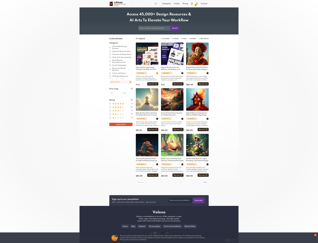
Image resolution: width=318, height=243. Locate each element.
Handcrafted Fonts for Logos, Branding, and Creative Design (197, 159)
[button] (110, 47)
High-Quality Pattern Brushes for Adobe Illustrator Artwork (146, 114)
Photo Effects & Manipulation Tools (119, 61)
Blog (133, 226)
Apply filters (121, 124)
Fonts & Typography (119, 65)
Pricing (185, 4)
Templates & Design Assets (121, 54)
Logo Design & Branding (142, 73)
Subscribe (198, 200)
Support (142, 226)
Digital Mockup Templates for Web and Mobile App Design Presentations (196, 114)
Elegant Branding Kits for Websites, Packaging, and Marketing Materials (170, 69)
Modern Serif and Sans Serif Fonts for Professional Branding (172, 159)
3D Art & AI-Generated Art (121, 57)
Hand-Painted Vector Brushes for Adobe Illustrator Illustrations (171, 114)
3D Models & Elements (120, 76)
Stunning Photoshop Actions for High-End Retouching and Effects (146, 160)
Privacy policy (154, 226)
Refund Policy (190, 226)
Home (125, 226)
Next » (205, 182)
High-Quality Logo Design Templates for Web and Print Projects (146, 69)
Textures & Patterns (119, 73)
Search (175, 28)
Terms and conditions (172, 226)
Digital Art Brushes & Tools (121, 51)
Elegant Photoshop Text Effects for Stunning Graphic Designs (197, 68)
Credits (177, 4)
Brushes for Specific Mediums (119, 69)
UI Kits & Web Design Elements (119, 47)
